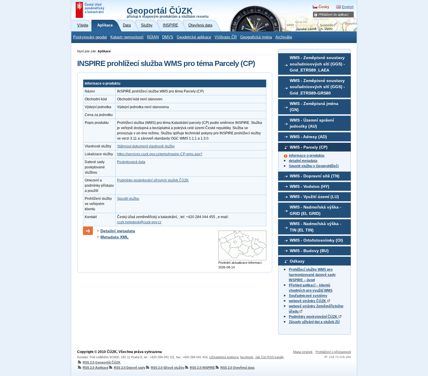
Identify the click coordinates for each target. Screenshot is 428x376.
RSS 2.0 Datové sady (129, 367)
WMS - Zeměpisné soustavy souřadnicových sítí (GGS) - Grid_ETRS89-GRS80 (317, 86)
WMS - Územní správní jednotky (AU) (312, 123)
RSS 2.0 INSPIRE (202, 367)
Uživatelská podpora (223, 357)
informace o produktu (306, 156)
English (348, 7)
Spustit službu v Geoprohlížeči (314, 166)
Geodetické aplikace (194, 37)
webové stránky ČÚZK (308, 301)
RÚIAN (153, 37)
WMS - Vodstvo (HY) (309, 186)
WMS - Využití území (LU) (314, 196)
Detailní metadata (117, 231)
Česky (324, 7)
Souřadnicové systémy (308, 296)
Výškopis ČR (226, 37)
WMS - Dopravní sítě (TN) (314, 176)
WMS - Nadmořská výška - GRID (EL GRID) (315, 210)
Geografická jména (256, 37)
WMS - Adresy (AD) (308, 136)
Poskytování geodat (90, 37)
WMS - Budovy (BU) (309, 250)
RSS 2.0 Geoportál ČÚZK (102, 362)
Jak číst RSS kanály (269, 357)
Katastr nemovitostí (127, 37)
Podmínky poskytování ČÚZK (313, 317)
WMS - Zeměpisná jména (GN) (314, 106)
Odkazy (297, 261)
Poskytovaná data (131, 162)
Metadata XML (114, 237)
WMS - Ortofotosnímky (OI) (316, 240)
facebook (246, 357)
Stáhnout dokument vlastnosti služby (146, 146)
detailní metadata (303, 161)
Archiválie (283, 37)
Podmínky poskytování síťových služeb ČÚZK (153, 180)
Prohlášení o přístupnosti (333, 352)
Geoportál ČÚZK (167, 12)
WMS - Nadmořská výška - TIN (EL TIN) (315, 226)
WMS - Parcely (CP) (309, 147)
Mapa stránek (303, 352)
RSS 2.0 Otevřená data (237, 367)
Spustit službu (128, 199)
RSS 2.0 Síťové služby (167, 367)
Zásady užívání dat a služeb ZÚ (314, 322)
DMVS (167, 37)
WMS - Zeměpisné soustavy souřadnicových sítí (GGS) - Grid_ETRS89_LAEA (317, 63)
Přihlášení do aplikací (334, 14)
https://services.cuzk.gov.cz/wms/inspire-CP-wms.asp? (159, 154)
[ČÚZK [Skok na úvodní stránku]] (90, 9)
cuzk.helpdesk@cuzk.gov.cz (139, 222)
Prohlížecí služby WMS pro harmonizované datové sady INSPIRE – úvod (312, 275)
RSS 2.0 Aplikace (95, 367)
